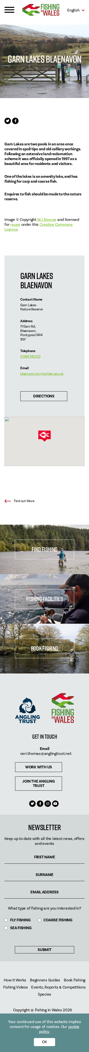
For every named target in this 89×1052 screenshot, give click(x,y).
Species (44, 994)
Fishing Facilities (44, 598)
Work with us (38, 767)
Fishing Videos (15, 987)
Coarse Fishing (58, 920)
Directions (43, 396)
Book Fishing (44, 648)
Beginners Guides (45, 980)
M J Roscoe (47, 219)
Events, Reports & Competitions (58, 987)
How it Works (15, 980)
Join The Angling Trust (38, 783)
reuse (15, 224)
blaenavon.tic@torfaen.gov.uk (42, 374)
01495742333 (30, 357)
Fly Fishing (20, 920)
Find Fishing (44, 549)
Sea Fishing (20, 928)
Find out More (24, 501)
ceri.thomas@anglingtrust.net (45, 753)
